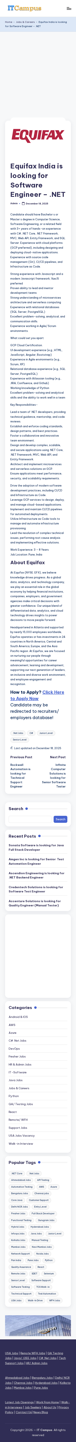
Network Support (20, 1253)
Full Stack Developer (43, 1213)
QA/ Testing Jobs (21, 1104)
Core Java (16, 1200)
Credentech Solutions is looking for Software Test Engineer (36, 889)
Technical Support (21, 1293)
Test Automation (47, 1293)
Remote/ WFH (18, 1120)
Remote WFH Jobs (32, 1353)
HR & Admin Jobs (20, 1064)
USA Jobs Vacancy (22, 1135)
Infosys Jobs (17, 1233)
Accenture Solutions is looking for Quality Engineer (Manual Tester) (35, 903)
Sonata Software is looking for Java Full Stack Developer (36, 847)
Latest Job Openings (19, 1402)
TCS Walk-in (43, 1287)
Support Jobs (18, 1128)
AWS (12, 1025)
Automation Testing (22, 1187)
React (13, 1112)
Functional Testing (21, 1220)
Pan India (16, 1260)
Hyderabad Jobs (40, 1227)
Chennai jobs (41, 1193)
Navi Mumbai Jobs (42, 1247)
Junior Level (46, 733)
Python (14, 1096)
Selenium (49, 1273)
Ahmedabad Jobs (21, 1180)
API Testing (43, 1180)
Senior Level (20, 739)
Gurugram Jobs (46, 1220)
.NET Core (16, 1173)
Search (16, 808)
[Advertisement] (38, 72)
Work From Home (47, 1402)
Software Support (41, 1280)
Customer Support (39, 1200)
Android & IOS (18, 1017)
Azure (12, 1033)
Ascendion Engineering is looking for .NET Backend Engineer (36, 875)
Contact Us (24, 1412)
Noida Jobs (42, 1253)
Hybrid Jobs (17, 1227)
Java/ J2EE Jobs (25, 1358)
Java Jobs (16, 1080)
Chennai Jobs (23, 1383)
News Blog (40, 1412)
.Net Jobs (18, 733)
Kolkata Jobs (18, 1240)
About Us (49, 1407)
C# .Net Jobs (17, 1040)
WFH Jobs (54, 1300)
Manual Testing (40, 1240)
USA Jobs (16, 1300)
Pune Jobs (33, 1260)
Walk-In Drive (35, 1300)
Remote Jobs (18, 1273)
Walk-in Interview (21, 1144)
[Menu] (69, 8)
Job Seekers (33, 1407)
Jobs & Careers (25, 22)
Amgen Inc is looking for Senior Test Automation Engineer (36, 861)
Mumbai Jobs (18, 1247)
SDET (34, 1273)
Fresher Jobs (17, 1056)
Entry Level (40, 1206)
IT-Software (18, 1072)
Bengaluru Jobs (19, 1193)
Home (8, 22)
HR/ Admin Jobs (37, 1363)
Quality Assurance (21, 1267)
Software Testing (20, 1287)
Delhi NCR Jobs (19, 1206)
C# (31, 733)
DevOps (14, 1048)
